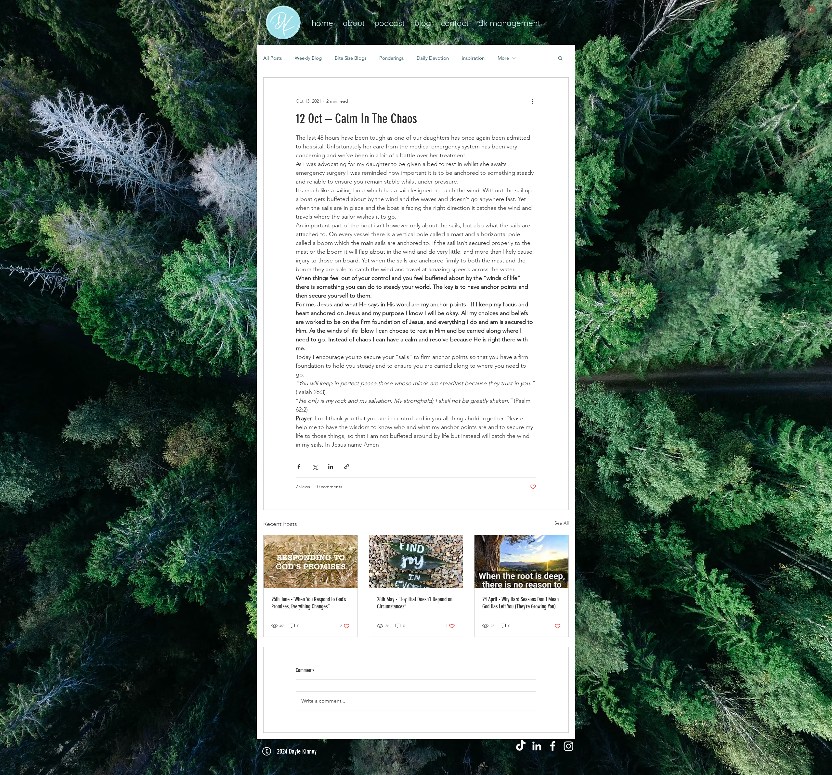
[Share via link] (347, 467)
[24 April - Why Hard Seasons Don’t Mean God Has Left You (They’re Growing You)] (521, 561)
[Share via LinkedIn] (331, 467)
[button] (811, 8)
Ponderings (391, 58)
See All (561, 523)
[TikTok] (520, 746)
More (503, 58)
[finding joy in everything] (416, 561)
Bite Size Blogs (350, 58)
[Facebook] (552, 746)
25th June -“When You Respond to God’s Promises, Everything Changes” (308, 603)
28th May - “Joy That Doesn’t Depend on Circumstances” (414, 603)
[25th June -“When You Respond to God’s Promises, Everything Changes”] (311, 561)
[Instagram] (568, 746)
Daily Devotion (433, 58)
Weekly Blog (308, 58)
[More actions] (532, 101)
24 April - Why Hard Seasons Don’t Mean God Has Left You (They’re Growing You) (520, 603)
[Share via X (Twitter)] (315, 467)
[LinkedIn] (536, 746)
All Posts (272, 58)
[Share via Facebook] (299, 467)
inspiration (473, 58)
